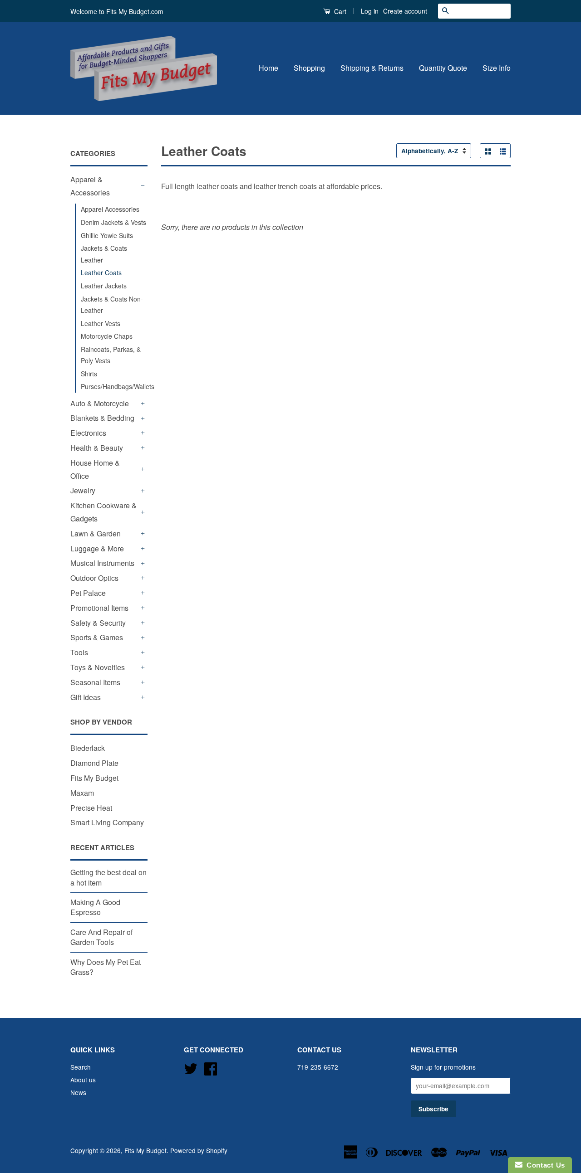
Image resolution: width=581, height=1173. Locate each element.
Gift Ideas (85, 697)
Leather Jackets (104, 285)
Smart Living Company (107, 822)
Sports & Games (96, 637)
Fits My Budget (94, 778)
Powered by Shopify (198, 1150)
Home (268, 68)
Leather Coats (101, 272)
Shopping (309, 68)
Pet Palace (88, 593)
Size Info (497, 68)
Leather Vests (100, 323)
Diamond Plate (94, 763)
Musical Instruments (102, 563)
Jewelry (82, 490)
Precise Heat (91, 808)
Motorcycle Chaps (107, 336)
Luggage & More (97, 548)
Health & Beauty (96, 448)
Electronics (88, 433)
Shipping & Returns (372, 68)
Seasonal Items (95, 682)
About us (83, 1079)
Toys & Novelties (97, 667)
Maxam (82, 793)
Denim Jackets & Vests (113, 222)
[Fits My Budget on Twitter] (190, 1067)
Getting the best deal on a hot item (108, 877)
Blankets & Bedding (102, 418)
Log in (370, 10)
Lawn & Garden (95, 533)
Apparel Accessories (110, 209)
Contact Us (543, 1165)
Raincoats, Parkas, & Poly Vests (111, 355)
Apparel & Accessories (90, 186)
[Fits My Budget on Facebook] (210, 1067)
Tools (79, 652)
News (78, 1092)
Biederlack (87, 748)
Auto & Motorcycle (99, 403)
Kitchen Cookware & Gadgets (103, 512)
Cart (339, 11)
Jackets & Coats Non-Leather (112, 304)
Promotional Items (99, 608)
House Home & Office (95, 469)
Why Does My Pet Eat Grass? (105, 967)
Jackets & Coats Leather (104, 253)
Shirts (89, 373)
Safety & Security (98, 623)
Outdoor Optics (94, 578)
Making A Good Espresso (95, 907)
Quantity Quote (443, 68)
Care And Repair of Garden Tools (101, 937)
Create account (405, 10)
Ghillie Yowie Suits (107, 235)
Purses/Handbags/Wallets (114, 386)
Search (80, 1066)
